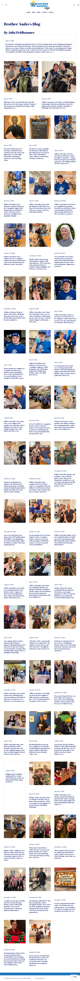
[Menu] (2, 5)
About (38, 12)
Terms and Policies (40, 978)
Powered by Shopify (25, 978)
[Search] (6, 5)
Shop (33, 12)
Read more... (10, 55)
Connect (44, 12)
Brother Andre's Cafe (13, 978)
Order (28, 12)
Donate (51, 12)
